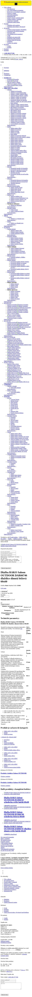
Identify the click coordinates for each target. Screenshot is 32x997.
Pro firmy (6, 44)
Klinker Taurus (14, 294)
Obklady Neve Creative (13, 330)
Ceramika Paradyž (12, 416)
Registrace (6, 901)
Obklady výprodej (12, 386)
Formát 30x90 (14, 407)
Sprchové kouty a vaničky (14, 316)
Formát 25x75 (14, 405)
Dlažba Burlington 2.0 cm (14, 370)
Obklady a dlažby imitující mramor (20, 106)
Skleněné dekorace (15, 183)
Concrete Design (15, 399)
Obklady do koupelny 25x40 (18, 115)
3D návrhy (7, 28)
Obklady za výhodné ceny (17, 218)
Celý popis (3, 588)
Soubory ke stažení (12, 43)
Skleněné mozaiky (15, 172)
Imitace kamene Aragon (17, 238)
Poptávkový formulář (12, 20)
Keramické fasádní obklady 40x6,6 (20, 269)
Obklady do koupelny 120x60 (18, 118)
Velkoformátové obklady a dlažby (19, 95)
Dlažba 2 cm (10, 195)
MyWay (9, 398)
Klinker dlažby (11, 272)
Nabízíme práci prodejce (13, 25)
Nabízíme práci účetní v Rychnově (16, 26)
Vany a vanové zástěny (13, 313)
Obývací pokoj (14, 420)
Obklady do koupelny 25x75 (18, 456)
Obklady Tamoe (11, 328)
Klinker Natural (15, 284)
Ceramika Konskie (12, 462)
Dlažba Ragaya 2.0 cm (13, 378)
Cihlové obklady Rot (16, 250)
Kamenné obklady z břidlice (18, 257)
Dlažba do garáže (15, 132)
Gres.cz (23, 970)
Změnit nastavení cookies (10, 902)
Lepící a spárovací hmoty (17, 211)
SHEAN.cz (9, 971)
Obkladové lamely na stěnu (18, 122)
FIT (11, 410)
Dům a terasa (10, 85)
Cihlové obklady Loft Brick (18, 251)
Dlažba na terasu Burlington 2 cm (19, 198)
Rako (8, 505)
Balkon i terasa (14, 421)
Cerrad (9, 432)
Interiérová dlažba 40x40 (17, 162)
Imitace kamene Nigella (17, 241)
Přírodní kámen (11, 255)
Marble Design (14, 401)
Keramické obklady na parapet (18, 263)
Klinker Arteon (14, 293)
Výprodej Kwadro (15, 493)
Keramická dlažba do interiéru (18, 146)
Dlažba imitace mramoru (17, 140)
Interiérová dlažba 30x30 (17, 159)
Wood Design (14, 404)
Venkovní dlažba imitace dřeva (18, 150)
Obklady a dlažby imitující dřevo (19, 94)
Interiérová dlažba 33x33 (17, 161)
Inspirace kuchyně (12, 322)
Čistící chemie (14, 210)
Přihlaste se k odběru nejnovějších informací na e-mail (15, 948)
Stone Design (14, 402)
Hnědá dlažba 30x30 (16, 156)
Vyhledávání (4, 57)
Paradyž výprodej (15, 429)
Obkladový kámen (15, 242)
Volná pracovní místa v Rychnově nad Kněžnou (16, 912)
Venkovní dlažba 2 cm (16, 196)
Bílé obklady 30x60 (16, 112)
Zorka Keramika (11, 513)
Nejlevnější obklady (16, 387)
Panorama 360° (11, 32)
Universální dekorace (16, 426)
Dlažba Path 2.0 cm (12, 373)
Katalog (9, 47)
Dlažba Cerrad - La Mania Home (19, 450)
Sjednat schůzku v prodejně (14, 19)
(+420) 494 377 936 (13, 977)
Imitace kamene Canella (17, 239)
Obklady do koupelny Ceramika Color (20, 524)
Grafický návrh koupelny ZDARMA (16, 29)
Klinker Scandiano (15, 291)
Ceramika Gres (11, 472)
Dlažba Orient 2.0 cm (12, 374)
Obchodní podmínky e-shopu (11, 888)
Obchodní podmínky (12, 15)
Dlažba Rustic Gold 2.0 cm (14, 376)
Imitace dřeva (14, 516)
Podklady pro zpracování (13, 37)
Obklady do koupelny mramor (18, 113)
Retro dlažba (14, 134)
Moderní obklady (15, 515)
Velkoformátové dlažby (13, 358)
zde (21, 628)
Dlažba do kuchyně (16, 129)
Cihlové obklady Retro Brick (18, 252)
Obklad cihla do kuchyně (17, 119)
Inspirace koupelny (12, 304)
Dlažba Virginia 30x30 (16, 187)
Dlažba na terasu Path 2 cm (18, 201)
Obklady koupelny (12, 306)
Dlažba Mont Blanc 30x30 (17, 192)
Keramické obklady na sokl (18, 264)
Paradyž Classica (15, 427)
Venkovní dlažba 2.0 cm (13, 367)
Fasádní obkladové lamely (17, 233)
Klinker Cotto (14, 297)
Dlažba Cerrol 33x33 (16, 530)
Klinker (12, 423)
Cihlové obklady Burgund (17, 248)
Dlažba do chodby (15, 147)
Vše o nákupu (7, 7)
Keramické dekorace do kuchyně (19, 181)
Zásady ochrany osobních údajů (15, 18)
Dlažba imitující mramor (13, 355)
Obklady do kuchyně (12, 324)
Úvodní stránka (14, 537)
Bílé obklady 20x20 (16, 110)
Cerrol (9, 528)
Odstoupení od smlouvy (10, 889)
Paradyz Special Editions (17, 413)
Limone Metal (14, 502)
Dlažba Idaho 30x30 (16, 189)
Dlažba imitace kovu (16, 143)
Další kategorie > (8, 86)
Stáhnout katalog (5, 941)
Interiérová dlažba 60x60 (17, 164)
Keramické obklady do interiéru (19, 100)
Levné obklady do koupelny (18, 124)
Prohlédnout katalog (6, 942)
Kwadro (9, 485)
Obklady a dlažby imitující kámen (19, 104)
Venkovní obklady (15, 510)
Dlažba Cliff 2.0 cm (12, 381)
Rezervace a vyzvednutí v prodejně (16, 12)
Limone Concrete (15, 500)
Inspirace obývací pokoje (13, 338)
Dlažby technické (15, 491)
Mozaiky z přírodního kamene (18, 171)
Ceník (8, 35)
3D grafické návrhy (9, 880)
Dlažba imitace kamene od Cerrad (19, 438)
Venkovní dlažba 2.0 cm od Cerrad (20, 439)
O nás (5, 908)
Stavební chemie (11, 208)
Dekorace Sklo (14, 411)
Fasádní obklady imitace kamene (19, 442)
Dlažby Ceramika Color (17, 525)
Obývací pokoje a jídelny (13, 82)
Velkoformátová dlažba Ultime (18, 448)
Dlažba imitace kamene (17, 138)
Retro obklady (14, 103)
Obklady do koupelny (16, 91)
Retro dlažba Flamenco (13, 346)
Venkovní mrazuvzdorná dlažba (19, 152)
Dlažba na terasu (15, 131)
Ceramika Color (11, 522)
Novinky (6, 23)
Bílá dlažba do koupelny (17, 158)
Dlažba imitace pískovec (17, 141)
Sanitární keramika (12, 310)
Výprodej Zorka (15, 519)
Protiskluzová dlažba (16, 153)
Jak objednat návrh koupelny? (15, 34)
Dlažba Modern (11, 333)
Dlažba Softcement (12, 334)
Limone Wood (14, 497)
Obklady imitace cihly (16, 230)
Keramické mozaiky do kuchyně (19, 169)
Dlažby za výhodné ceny (17, 223)
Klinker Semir (14, 287)
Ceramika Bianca (11, 454)
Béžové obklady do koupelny (18, 109)
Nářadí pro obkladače (16, 205)
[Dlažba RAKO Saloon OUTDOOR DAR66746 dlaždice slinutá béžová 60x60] (16, 546)
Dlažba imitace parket (16, 144)
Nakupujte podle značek (13, 22)
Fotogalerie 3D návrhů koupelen (15, 31)
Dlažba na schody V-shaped (18, 447)
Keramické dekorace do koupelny (19, 180)
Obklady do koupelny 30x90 (18, 457)
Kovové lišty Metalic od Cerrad (19, 451)
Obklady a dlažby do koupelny (19, 97)
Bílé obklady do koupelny (17, 107)
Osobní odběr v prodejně (10, 882)
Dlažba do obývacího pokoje (14, 341)
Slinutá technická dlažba (13, 186)
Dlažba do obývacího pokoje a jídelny (20, 137)
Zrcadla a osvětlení (12, 312)
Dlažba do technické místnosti (18, 135)
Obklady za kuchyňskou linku (18, 92)
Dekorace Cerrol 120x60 (17, 531)
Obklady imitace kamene (17, 232)
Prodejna (6, 49)
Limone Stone (14, 499)
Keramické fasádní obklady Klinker (20, 261)
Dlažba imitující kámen (13, 352)
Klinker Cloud (14, 285)
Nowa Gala (10, 479)
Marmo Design (14, 482)
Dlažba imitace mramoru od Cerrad (20, 436)
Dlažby (9, 126)
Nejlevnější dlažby (15, 392)
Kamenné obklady (12, 236)
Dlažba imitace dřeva (16, 128)
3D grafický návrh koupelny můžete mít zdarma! (16, 2)
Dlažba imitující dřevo (13, 349)
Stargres (9, 467)
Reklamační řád (11, 16)
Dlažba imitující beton (13, 344)
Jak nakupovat (11, 9)
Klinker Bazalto (15, 295)
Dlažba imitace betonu (16, 435)
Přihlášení (6, 899)
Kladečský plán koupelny (13, 38)
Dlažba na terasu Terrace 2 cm (18, 199)
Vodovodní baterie (12, 309)
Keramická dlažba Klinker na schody (20, 273)
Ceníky (9, 46)
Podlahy (13, 509)
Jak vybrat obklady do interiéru (15, 10)
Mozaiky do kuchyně (12, 327)
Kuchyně (9, 81)
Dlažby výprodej (11, 390)
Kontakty (6, 50)
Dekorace (9, 178)
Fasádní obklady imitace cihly (18, 441)
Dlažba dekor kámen (16, 475)
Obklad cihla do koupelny (17, 121)
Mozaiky (9, 167)
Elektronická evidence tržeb (11, 885)
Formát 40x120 (14, 408)
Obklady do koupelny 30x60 (18, 116)
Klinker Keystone (15, 298)
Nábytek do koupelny (12, 307)
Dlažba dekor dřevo (16, 476)
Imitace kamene (15, 518)
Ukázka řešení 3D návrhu (14, 40)
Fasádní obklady (11, 229)
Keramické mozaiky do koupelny (19, 168)
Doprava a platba (11, 13)
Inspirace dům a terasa (13, 364)
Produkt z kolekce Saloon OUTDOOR (14, 773)
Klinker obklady (11, 260)
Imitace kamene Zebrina (17, 244)
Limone (9, 496)
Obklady (9, 89)
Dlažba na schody (15, 149)
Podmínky (10, 41)
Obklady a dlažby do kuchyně (18, 98)
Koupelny (9, 79)
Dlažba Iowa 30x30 (16, 190)
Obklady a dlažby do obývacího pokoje (21, 101)
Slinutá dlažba (14, 155)
